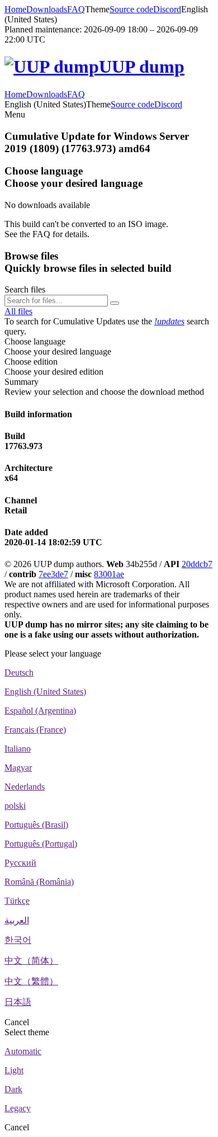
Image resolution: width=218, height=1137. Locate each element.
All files (18, 311)
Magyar (18, 767)
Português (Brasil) (36, 824)
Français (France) (35, 729)
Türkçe (17, 900)
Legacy (17, 1108)
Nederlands (24, 786)
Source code (131, 9)
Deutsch (19, 672)
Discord (167, 9)
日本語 (17, 1002)
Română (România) (39, 881)
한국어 (17, 940)
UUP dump (141, 66)
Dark (13, 1089)
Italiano (17, 748)
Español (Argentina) (40, 710)
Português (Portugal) (40, 843)
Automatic (22, 1051)
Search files (24, 289)
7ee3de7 (53, 574)
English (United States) (45, 691)
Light (13, 1070)
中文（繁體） (31, 981)
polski (15, 805)
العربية (16, 920)
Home (15, 9)
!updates (169, 321)
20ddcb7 (197, 564)
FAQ (76, 9)
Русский (20, 862)
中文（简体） (31, 960)
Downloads (46, 9)
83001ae (109, 574)
